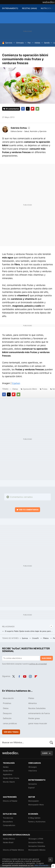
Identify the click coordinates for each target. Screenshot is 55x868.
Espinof (31, 788)
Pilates (46, 638)
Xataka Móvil (8, 771)
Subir (45, 753)
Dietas (15, 389)
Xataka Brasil (8, 842)
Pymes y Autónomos (36, 822)
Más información (41, 865)
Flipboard (32, 109)
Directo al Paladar (10, 801)
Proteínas (7, 703)
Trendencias (8, 818)
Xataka (5, 767)
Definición (7, 718)
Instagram (30, 676)
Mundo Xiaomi (9, 782)
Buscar (51, 742)
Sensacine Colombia (36, 846)
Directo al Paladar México (13, 850)
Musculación (8, 698)
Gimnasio (20, 43)
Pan (29, 43)
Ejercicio (8, 43)
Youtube (25, 676)
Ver (29, 510)
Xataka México (9, 839)
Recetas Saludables (37, 708)
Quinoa (25, 638)
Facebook (23, 109)
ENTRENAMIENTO (10, 8)
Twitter (28, 109)
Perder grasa (34, 718)
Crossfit (35, 638)
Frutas (44, 389)
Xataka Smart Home (11, 778)
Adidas (37, 43)
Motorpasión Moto (36, 805)
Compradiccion (9, 825)
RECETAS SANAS (29, 8)
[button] (20, 127)
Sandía (47, 43)
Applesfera (7, 774)
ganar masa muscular (37, 723)
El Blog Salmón (34, 818)
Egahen (16, 383)
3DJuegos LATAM (35, 839)
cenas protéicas (10, 723)
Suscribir (46, 658)
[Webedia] (48, 2)
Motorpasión (33, 801)
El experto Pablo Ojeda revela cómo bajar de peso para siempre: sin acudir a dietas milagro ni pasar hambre (29, 631)
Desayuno (7, 713)
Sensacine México (35, 842)
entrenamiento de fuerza (39, 713)
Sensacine (32, 784)
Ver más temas (11, 732)
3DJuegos (32, 767)
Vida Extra (32, 771)
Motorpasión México (36, 850)
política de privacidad (38, 664)
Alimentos (32, 703)
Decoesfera (8, 822)
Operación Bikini (30, 389)
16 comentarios (12, 109)
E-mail (37, 109)
